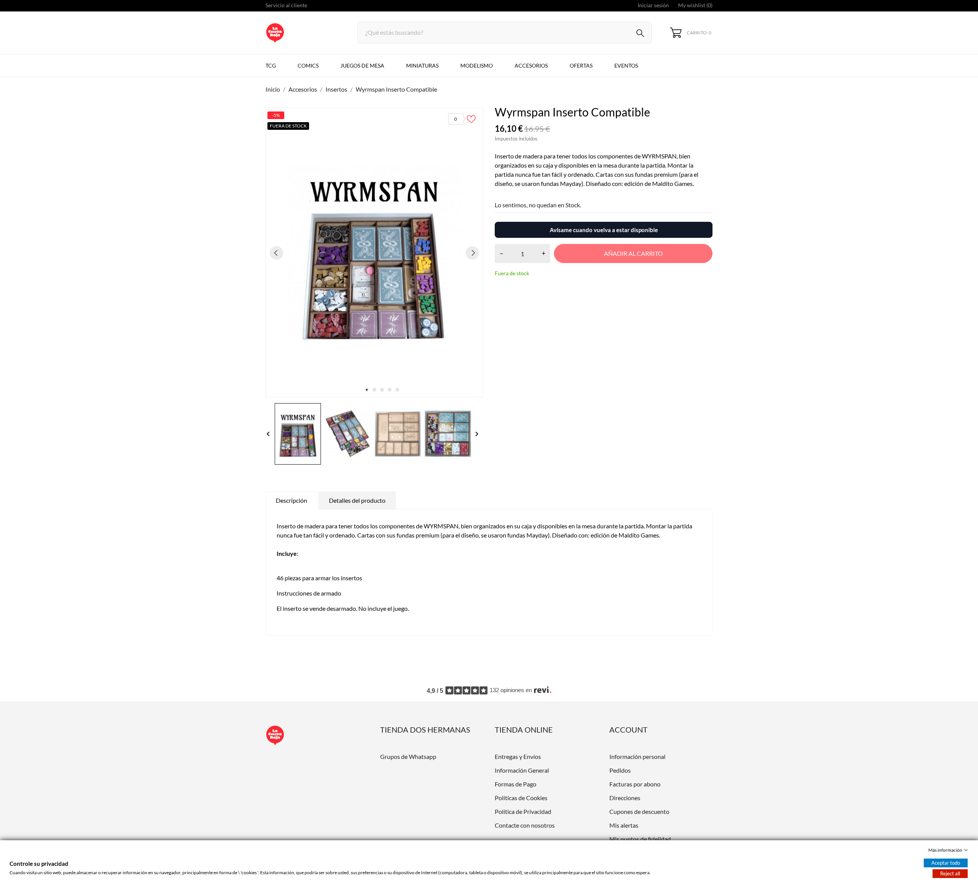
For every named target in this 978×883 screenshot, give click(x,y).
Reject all (950, 873)
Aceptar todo (945, 863)
